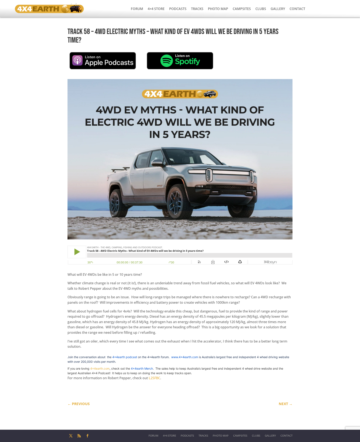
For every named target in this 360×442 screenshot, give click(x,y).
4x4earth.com (100, 368)
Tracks (197, 8)
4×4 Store (156, 8)
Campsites (242, 8)
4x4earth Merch (142, 368)
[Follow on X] (71, 435)
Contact (297, 8)
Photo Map (218, 8)
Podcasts (177, 8)
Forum (137, 8)
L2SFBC (154, 378)
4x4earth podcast (124, 357)
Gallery (278, 8)
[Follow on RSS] (79, 435)
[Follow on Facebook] (87, 435)
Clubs (260, 8)
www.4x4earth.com (184, 357)
